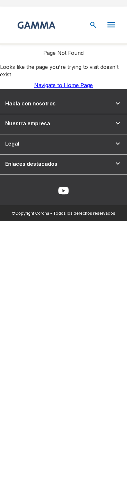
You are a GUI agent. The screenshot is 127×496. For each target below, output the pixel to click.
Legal (63, 143)
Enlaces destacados (63, 163)
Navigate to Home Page (63, 85)
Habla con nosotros (63, 103)
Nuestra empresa (63, 123)
